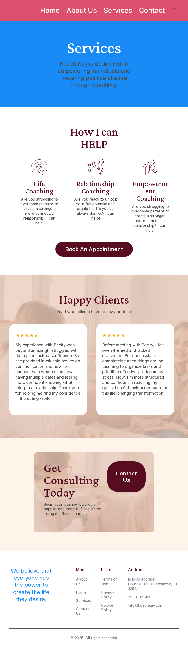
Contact (152, 10)
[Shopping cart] (176, 10)
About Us (81, 10)
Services (118, 10)
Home (50, 10)
